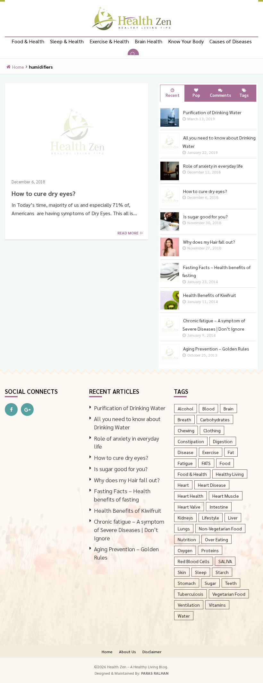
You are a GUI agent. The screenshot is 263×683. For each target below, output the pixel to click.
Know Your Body (186, 41)
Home (18, 67)
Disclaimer (152, 651)
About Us (127, 651)
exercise (210, 452)
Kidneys (185, 517)
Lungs (184, 528)
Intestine (218, 507)
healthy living (230, 474)
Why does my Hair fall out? (127, 480)
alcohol (185, 408)
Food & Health (28, 41)
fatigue (185, 463)
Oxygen (185, 550)
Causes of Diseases (230, 41)
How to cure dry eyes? (43, 193)
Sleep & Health (67, 41)
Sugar (210, 583)
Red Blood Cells (193, 561)
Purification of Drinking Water (129, 407)
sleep (201, 572)
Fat (231, 452)
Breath (184, 419)
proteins (210, 550)
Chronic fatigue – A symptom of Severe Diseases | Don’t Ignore (129, 529)
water (184, 616)
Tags (244, 95)
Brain (228, 408)
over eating (216, 539)
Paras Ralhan (154, 673)
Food (225, 463)
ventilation (189, 605)
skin (182, 572)
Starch (222, 572)
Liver (233, 517)
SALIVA (225, 561)
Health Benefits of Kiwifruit (127, 510)
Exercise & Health (109, 41)
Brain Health (148, 41)
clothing (212, 430)
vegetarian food (228, 594)
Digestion (223, 441)
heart (183, 485)
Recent (172, 95)
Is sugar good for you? (121, 468)
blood (208, 408)
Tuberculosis (190, 594)
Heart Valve (189, 507)
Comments (220, 95)
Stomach (187, 583)
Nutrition (187, 539)
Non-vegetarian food (220, 528)
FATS (206, 463)
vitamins (217, 605)
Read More (128, 233)
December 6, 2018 (28, 181)
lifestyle (210, 517)
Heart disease (212, 485)
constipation (191, 441)
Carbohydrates (215, 419)
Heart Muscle (225, 496)
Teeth (231, 583)
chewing (186, 430)
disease (185, 452)
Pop (196, 95)
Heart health (190, 496)
